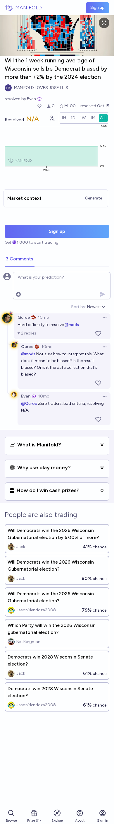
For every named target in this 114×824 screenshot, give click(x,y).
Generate (93, 198)
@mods (72, 324)
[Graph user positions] (52, 118)
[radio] (63, 118)
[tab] (19, 259)
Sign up (97, 7)
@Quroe (29, 403)
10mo (43, 317)
